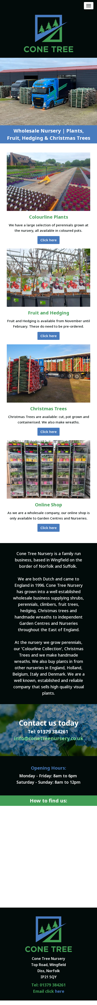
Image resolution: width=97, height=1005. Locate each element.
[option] (48, 91)
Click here (48, 240)
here (59, 991)
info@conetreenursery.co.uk (48, 738)
